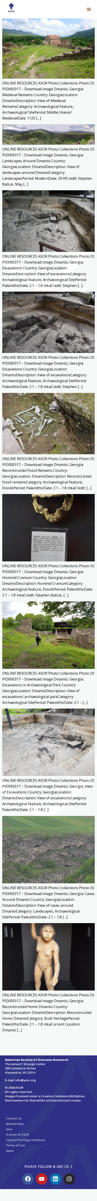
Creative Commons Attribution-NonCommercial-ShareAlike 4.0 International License (45, 1098)
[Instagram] (69, 1179)
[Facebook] (28, 1179)
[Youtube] (41, 1179)
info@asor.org (25, 1080)
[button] (88, 9)
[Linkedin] (55, 1179)
